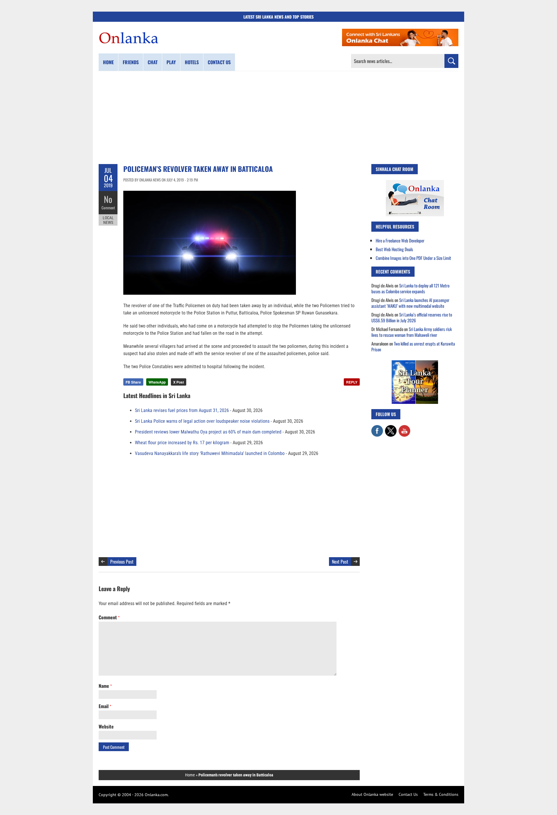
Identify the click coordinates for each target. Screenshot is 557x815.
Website (106, 726)
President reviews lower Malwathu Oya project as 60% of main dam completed (208, 432)
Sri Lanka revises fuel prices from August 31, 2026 (182, 410)
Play (171, 62)
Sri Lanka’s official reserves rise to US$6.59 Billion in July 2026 (411, 317)
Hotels (192, 62)
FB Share (133, 382)
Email (105, 706)
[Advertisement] (278, 117)
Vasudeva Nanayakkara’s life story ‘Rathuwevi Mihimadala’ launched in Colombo (210, 453)
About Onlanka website (372, 794)
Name (105, 685)
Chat (153, 62)
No (108, 199)
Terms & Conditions (440, 794)
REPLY (351, 382)
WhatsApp (157, 382)
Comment (108, 208)
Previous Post (121, 561)
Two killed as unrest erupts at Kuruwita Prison (413, 346)
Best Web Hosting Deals (394, 249)
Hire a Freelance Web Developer (400, 240)
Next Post (340, 561)
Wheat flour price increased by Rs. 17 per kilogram (182, 442)
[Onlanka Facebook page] (377, 428)
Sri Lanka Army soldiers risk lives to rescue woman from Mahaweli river (411, 332)
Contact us (219, 62)
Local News (108, 220)
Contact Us (408, 794)
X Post (178, 382)
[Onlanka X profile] (391, 428)
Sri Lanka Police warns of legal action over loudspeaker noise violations (202, 421)
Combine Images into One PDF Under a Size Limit (413, 258)
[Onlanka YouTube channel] (404, 428)
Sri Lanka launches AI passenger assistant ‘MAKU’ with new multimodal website (410, 303)
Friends (131, 62)
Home (108, 62)
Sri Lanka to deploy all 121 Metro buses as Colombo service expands (410, 288)
